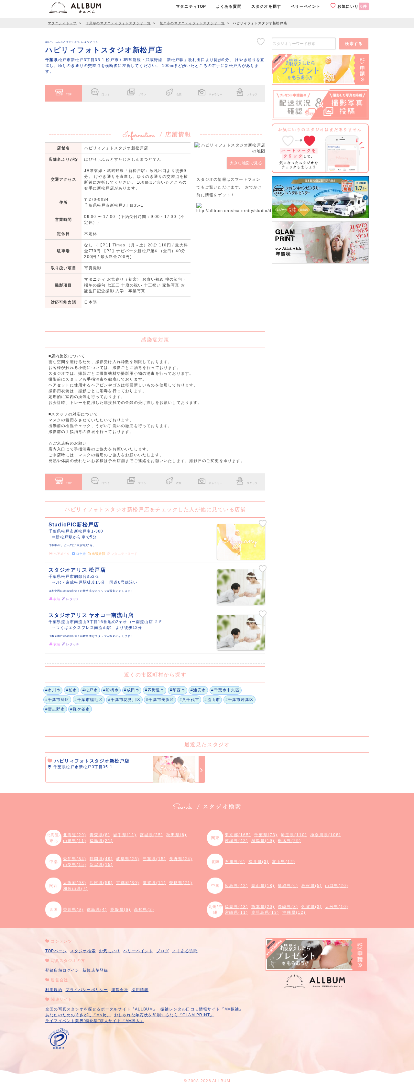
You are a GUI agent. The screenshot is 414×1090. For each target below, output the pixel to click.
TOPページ (56, 951)
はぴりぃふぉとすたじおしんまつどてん (72, 41)
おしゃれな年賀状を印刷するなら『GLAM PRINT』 (164, 1015)
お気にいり (351, 6)
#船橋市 (111, 690)
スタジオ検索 (83, 951)
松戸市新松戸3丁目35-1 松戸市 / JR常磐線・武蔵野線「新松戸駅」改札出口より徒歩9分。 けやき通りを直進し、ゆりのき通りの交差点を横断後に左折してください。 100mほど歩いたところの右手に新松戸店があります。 (155, 66)
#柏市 (71, 690)
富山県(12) (283, 861)
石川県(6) (235, 861)
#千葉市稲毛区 (88, 699)
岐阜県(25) (127, 859)
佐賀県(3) (311, 906)
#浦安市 (198, 690)
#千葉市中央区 (225, 690)
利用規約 (53, 989)
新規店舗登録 (95, 970)
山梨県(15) (74, 864)
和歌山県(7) (75, 888)
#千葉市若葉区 (239, 699)
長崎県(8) (288, 906)
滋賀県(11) (154, 882)
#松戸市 (90, 690)
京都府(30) (127, 882)
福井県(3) (258, 861)
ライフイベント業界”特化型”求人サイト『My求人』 (94, 1021)
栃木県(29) (289, 840)
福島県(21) (101, 840)
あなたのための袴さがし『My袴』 (78, 1015)
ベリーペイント (138, 951)
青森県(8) (100, 835)
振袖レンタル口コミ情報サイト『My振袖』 (201, 1009)
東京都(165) (238, 835)
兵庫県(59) (101, 882)
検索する (354, 43)
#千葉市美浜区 (160, 699)
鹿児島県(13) (265, 912)
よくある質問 (185, 951)
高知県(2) (144, 909)
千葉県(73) (266, 835)
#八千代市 (189, 699)
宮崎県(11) (236, 912)
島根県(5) (311, 885)
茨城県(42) (236, 840)
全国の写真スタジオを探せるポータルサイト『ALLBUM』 (101, 1009)
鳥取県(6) (288, 885)
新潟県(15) (101, 864)
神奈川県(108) (325, 835)
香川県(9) (73, 909)
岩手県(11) (124, 835)
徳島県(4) (97, 909)
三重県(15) (154, 859)
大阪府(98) (74, 882)
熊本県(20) (263, 906)
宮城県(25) (151, 835)
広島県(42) (236, 885)
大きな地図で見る (246, 163)
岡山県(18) (263, 885)
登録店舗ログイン (62, 970)
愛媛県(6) (120, 909)
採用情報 (139, 989)
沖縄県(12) (294, 912)
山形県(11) (74, 840)
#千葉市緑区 (57, 699)
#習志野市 (55, 709)
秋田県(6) (176, 835)
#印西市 (177, 690)
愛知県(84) (74, 859)
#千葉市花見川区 (124, 699)
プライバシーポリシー (86, 989)
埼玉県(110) (294, 835)
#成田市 (131, 690)
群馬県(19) (263, 840)
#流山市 (212, 699)
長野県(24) (180, 859)
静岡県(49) (101, 859)
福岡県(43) (236, 906)
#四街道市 (155, 690)
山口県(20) (336, 885)
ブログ (162, 951)
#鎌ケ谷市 (80, 709)
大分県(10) (336, 906)
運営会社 (119, 989)
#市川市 (53, 690)
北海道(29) (74, 835)
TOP (69, 94)
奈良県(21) (180, 882)
